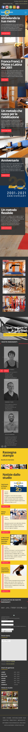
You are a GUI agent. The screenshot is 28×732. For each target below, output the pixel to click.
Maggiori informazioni (14, 373)
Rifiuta (6, 370)
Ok (1, 370)
